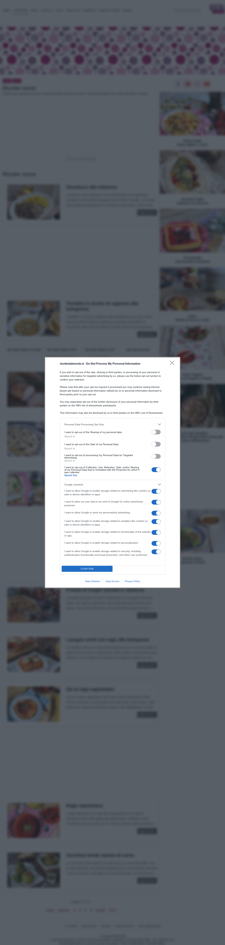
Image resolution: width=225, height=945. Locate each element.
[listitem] (112, 424)
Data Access (112, 581)
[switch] (156, 432)
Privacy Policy (132, 581)
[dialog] (112, 472)
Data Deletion (92, 581)
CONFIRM (87, 569)
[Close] (173, 364)
